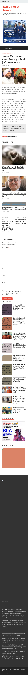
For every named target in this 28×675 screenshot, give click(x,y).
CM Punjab (9, 136)
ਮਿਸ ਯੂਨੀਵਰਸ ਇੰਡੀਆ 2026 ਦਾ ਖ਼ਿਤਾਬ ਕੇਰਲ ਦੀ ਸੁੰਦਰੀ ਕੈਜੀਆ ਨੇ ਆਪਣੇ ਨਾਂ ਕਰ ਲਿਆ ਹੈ (19, 307)
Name (3, 268)
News (9, 53)
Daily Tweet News (11, 8)
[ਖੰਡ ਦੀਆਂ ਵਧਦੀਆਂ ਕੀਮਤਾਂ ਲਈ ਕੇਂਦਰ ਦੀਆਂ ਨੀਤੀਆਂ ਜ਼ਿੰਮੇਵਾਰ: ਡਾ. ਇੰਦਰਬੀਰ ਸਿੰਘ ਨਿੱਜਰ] (7, 365)
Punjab (15, 136)
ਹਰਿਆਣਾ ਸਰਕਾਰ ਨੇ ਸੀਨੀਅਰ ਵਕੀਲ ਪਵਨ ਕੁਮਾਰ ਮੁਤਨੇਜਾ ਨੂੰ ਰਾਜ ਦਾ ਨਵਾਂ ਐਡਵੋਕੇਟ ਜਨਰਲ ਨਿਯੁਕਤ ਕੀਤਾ (14, 194)
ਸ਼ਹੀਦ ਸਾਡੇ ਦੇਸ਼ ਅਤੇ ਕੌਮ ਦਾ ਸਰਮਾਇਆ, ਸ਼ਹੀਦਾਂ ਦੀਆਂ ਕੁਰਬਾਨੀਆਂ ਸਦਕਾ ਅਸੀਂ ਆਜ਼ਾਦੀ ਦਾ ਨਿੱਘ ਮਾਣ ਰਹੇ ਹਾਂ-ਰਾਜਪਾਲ (19, 400)
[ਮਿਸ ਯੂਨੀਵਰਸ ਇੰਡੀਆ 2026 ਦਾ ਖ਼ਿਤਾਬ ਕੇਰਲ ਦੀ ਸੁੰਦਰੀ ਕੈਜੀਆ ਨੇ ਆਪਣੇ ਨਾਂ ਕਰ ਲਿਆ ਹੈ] (7, 305)
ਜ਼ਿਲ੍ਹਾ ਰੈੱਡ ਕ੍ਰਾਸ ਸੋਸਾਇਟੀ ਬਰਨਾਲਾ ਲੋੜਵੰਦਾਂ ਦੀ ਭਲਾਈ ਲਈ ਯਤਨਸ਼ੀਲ (19, 379)
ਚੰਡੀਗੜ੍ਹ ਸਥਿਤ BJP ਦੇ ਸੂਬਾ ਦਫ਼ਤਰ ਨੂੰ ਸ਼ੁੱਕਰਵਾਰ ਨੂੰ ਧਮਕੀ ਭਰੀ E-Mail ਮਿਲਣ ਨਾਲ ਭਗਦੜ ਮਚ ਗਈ (14, 208)
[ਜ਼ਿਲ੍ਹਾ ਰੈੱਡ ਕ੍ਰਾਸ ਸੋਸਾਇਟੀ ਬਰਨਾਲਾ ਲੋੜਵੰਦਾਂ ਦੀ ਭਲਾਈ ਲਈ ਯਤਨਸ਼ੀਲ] (7, 378)
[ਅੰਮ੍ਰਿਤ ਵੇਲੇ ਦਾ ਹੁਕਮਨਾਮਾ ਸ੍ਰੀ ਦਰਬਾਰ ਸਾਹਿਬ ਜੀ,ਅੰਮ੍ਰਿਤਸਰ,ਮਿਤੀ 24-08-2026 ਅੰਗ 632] (7, 355)
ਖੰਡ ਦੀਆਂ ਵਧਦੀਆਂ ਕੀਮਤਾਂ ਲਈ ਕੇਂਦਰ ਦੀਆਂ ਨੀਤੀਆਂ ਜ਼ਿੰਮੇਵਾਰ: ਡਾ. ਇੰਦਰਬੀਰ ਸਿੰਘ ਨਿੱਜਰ (19, 367)
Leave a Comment (6, 65)
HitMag (17, 673)
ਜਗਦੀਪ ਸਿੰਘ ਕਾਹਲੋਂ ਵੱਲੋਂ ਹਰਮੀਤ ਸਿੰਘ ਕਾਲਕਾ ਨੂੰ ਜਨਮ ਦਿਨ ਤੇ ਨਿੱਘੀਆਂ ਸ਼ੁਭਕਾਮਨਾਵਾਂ (19, 410)
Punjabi (13, 53)
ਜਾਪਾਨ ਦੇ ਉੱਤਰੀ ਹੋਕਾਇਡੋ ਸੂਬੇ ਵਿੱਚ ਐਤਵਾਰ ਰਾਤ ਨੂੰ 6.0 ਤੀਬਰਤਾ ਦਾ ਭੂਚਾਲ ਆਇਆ (19, 345)
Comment (5, 247)
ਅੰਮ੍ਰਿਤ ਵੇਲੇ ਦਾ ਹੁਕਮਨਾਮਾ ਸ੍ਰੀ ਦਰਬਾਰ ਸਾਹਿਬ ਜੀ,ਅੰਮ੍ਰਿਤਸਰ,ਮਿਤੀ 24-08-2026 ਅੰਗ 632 (19, 358)
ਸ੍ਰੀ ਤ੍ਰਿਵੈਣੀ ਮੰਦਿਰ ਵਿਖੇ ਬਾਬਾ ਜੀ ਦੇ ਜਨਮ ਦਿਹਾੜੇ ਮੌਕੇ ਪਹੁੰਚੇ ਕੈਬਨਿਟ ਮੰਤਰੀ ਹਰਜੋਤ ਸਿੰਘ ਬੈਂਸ (19, 390)
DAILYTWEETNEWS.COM (11, 609)
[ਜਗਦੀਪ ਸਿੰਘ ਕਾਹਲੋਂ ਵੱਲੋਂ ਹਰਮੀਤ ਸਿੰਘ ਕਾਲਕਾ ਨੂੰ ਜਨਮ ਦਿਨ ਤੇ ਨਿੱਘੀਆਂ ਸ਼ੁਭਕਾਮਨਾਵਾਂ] (7, 408)
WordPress (10, 673)
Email (3, 275)
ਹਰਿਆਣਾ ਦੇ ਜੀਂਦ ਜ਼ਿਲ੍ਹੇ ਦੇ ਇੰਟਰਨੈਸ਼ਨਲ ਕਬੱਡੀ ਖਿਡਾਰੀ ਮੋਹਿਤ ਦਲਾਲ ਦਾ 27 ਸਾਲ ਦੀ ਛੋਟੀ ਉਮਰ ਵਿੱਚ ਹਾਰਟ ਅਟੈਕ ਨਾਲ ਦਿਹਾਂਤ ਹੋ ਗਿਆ (19, 336)
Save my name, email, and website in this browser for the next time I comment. (13, 293)
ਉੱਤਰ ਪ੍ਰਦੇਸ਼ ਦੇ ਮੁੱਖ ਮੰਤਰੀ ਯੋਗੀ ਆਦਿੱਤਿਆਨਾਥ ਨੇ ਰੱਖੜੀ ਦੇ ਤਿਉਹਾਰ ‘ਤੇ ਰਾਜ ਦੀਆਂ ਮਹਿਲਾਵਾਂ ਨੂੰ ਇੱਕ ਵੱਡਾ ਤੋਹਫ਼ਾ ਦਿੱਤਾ (19, 321)
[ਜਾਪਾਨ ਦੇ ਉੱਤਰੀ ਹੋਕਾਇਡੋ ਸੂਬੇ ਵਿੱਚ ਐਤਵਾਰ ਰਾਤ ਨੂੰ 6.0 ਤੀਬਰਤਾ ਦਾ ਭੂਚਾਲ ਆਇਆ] (7, 344)
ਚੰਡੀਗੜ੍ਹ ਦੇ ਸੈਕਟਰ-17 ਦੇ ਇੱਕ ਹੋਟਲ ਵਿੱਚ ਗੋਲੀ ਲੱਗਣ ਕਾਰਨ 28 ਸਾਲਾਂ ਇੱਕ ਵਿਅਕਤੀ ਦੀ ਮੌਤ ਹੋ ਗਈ (13, 168)
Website (4, 282)
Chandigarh (5, 53)
